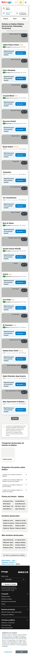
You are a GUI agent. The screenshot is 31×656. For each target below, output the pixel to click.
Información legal (6, 625)
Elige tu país (4, 576)
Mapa (24, 18)
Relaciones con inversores (8, 601)
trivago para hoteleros (7, 614)
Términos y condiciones (8, 622)
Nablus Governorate (8, 564)
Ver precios (19, 53)
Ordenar (5, 18)
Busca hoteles (6, 560)
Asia (13, 560)
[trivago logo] (7, 2)
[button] (15, 8)
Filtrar (15, 18)
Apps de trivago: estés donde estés (11, 612)
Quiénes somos (5, 596)
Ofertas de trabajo (6, 599)
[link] (16, 2)
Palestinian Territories (8, 562)
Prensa (3, 604)
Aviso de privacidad (6, 627)
